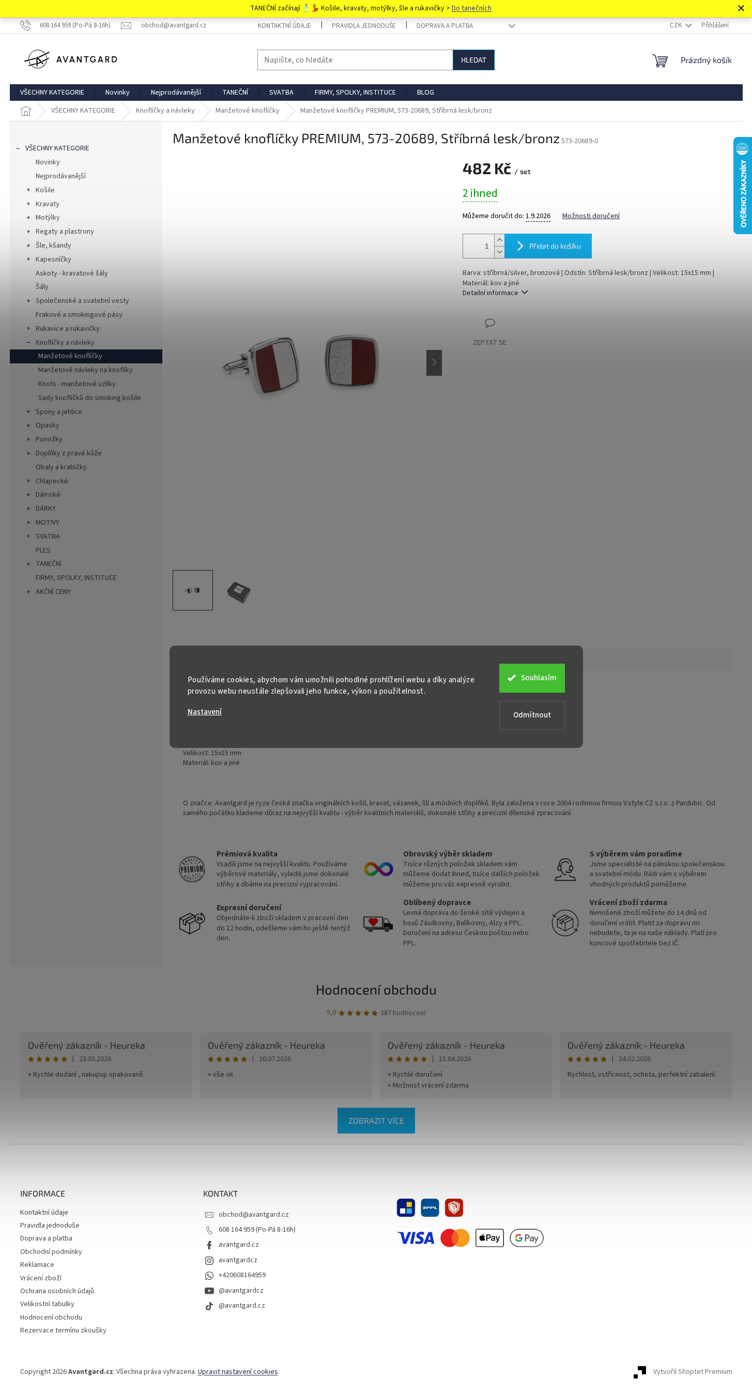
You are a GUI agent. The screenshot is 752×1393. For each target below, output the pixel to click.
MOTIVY (47, 522)
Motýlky (48, 217)
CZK (676, 25)
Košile (45, 190)
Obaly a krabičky (61, 467)
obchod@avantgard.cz (254, 1215)
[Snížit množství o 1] (499, 252)
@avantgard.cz (242, 1305)
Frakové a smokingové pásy (79, 315)
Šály (42, 287)
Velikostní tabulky (47, 1304)
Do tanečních (472, 8)
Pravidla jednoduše (364, 25)
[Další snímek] (434, 363)
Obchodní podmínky (51, 1252)
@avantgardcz (241, 1290)
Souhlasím (539, 677)
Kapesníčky (53, 259)
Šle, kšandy (53, 245)
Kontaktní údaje (284, 25)
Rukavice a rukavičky (68, 329)
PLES (43, 550)
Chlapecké (52, 481)
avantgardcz (238, 1260)
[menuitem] (52, 92)
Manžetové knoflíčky (70, 356)
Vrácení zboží (41, 1278)
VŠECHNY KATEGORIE (57, 148)
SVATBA (48, 536)
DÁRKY (46, 508)
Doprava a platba (445, 25)
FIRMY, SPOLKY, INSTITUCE (76, 578)
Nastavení (205, 712)
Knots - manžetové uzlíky (77, 384)
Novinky (48, 162)
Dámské (48, 494)
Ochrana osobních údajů (57, 1291)
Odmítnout (532, 715)
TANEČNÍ (49, 564)
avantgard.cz (239, 1244)
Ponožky (49, 439)
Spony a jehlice (59, 412)
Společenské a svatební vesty (82, 301)
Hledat (473, 59)
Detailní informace (490, 293)
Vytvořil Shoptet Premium (692, 1372)
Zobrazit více (376, 1120)
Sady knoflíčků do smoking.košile (89, 398)
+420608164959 (242, 1275)
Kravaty (47, 204)
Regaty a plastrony (65, 231)
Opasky (47, 425)
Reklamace (37, 1265)
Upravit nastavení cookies (238, 1372)
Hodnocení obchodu (376, 989)
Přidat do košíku (555, 245)
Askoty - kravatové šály (72, 273)
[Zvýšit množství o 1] (499, 240)
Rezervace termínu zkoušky (63, 1330)
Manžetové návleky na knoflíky (85, 370)
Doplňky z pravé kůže (69, 453)
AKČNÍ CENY (53, 592)
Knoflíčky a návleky (65, 343)
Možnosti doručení (591, 216)
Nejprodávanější (61, 176)
